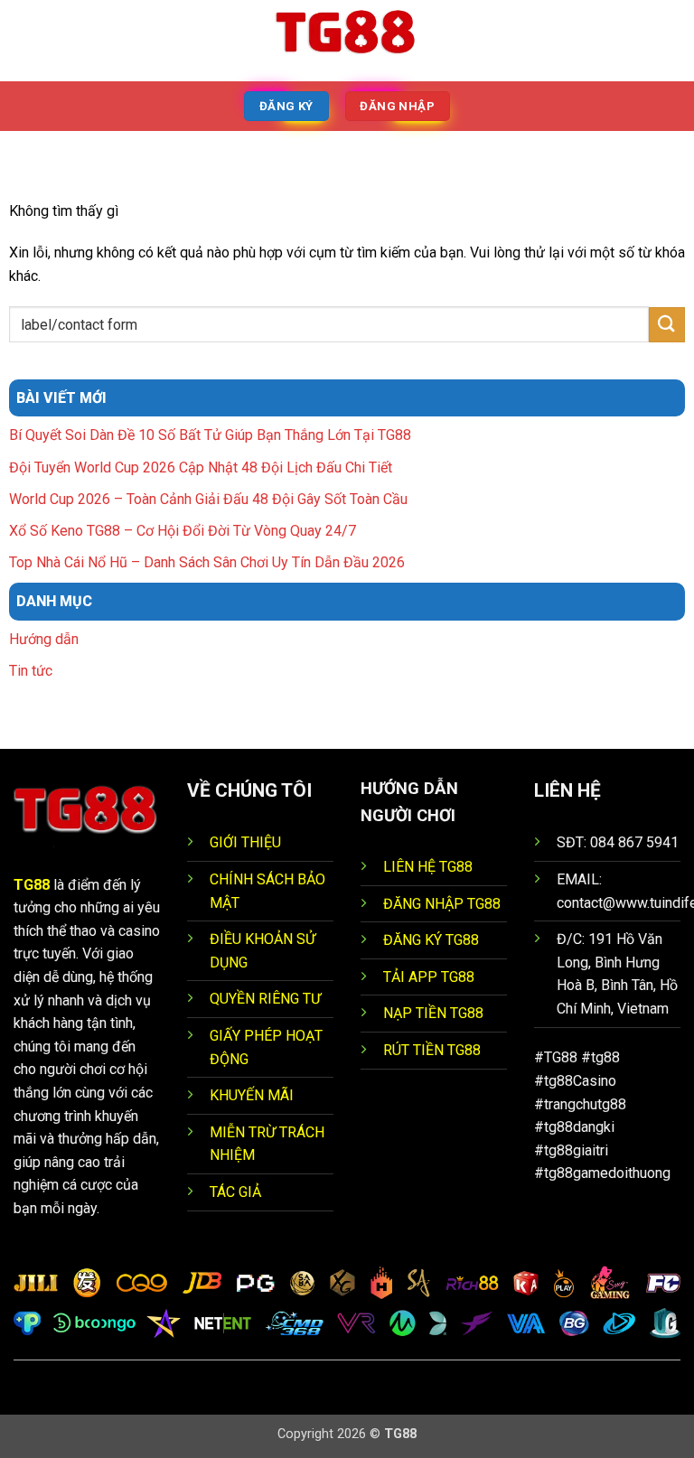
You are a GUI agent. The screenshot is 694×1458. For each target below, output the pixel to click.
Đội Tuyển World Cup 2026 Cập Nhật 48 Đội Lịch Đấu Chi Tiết (200, 467)
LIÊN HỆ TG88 (428, 866)
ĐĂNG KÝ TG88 (431, 940)
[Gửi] (667, 324)
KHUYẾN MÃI (252, 1095)
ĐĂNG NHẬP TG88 (442, 903)
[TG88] (347, 40)
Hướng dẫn (44, 639)
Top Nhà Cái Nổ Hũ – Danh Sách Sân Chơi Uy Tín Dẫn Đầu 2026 (207, 562)
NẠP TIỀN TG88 (433, 1013)
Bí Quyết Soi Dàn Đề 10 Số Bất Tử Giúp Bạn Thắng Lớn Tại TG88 (210, 435)
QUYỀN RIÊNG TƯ (265, 998)
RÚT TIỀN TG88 (432, 1050)
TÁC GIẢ (235, 1192)
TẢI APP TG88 (428, 977)
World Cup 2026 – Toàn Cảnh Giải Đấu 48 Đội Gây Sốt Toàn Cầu (208, 499)
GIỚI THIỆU (245, 842)
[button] (24, 40)
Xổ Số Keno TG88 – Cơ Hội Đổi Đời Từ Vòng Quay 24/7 (182, 530)
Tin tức (30, 670)
